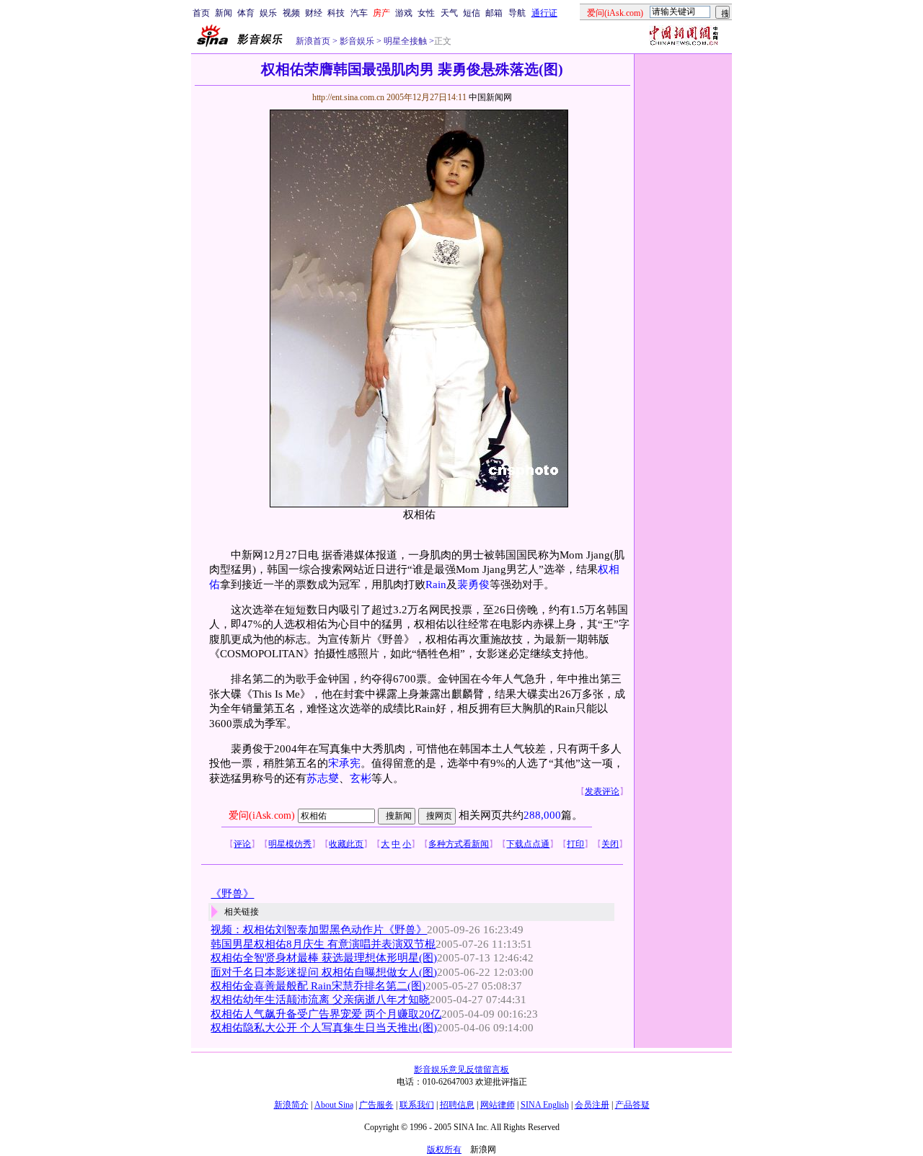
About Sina (333, 1105)
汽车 (359, 13)
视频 (291, 13)
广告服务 (376, 1105)
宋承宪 (344, 763)
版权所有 (444, 1149)
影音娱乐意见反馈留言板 (461, 1069)
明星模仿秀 (290, 844)
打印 (575, 844)
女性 (426, 13)
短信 (471, 13)
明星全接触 (404, 41)
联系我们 (416, 1105)
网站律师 (497, 1105)
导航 (517, 13)
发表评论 (602, 791)
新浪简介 (291, 1105)
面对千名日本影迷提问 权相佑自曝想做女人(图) (324, 972)
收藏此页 (346, 844)
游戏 (403, 13)
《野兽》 (232, 893)
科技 (336, 13)
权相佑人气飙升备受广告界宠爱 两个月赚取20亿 (326, 1014)
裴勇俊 (473, 584)
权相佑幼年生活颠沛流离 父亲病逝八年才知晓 (320, 999)
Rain (435, 584)
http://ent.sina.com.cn (349, 97)
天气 (449, 13)
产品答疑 (632, 1105)
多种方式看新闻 (458, 844)
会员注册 (592, 1105)
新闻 (223, 13)
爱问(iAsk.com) (262, 815)
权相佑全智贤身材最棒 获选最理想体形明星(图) (324, 958)
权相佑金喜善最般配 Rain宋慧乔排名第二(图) (318, 986)
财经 (313, 13)
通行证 (544, 13)
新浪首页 (313, 41)
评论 (242, 844)
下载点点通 (527, 844)
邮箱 (494, 13)
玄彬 (360, 778)
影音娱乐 (357, 41)
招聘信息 (457, 1105)
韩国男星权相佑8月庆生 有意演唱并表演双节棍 (323, 944)
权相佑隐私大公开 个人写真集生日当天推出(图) (324, 1027)
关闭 (610, 844)
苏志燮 (322, 778)
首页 (201, 13)
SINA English (545, 1105)
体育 (246, 13)
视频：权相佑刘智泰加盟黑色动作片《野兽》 (319, 929)
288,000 (542, 815)
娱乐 (268, 13)
